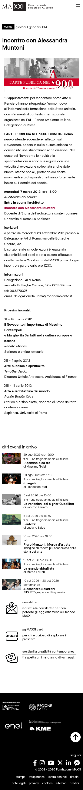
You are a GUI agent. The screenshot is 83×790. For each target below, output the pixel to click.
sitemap (61, 783)
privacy (34, 783)
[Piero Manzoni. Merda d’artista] (11, 540)
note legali (19, 783)
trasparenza (36, 777)
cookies (47, 783)
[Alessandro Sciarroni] (11, 584)
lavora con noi (57, 777)
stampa (20, 777)
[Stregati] (11, 478)
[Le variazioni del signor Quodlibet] (11, 499)
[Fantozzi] (11, 519)
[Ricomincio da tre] (11, 458)
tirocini (74, 777)
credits (74, 783)
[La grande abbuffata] (11, 564)
